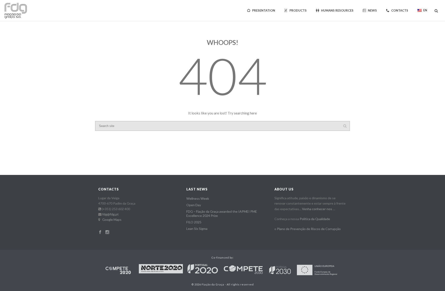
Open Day (193, 205)
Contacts (399, 10)
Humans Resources (337, 10)
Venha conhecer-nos (317, 209)
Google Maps (111, 219)
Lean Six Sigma (196, 229)
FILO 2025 (193, 222)
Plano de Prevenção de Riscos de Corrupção (309, 229)
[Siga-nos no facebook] (100, 232)
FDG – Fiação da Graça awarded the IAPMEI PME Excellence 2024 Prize (221, 213)
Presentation (263, 10)
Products (298, 10)
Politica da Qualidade (315, 219)
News (372, 10)
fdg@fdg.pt (110, 214)
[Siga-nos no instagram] (107, 232)
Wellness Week (197, 198)
